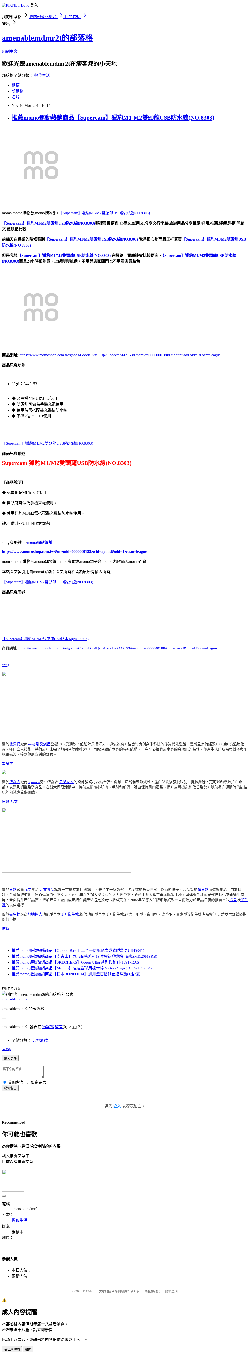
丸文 (14, 801)
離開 (28, 1349)
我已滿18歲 (12, 1349)
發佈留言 (10, 1088)
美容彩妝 (40, 1040)
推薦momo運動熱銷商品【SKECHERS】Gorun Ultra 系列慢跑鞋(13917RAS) (76, 962)
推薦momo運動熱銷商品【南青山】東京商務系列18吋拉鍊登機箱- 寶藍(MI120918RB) (84, 956)
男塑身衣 (66, 782)
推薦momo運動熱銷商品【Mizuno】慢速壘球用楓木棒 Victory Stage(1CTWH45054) (82, 968)
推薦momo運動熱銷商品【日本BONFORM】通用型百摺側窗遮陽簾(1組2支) (76, 974)
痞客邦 (48, 1027)
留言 (59, 1027)
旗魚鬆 (203, 890)
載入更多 (10, 1058)
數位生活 (42, 75)
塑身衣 (7, 764)
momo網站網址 (39, 542)
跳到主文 (10, 51)
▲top (6, 1049)
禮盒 (233, 900)
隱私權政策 (152, 1291)
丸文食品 (47, 890)
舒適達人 (35, 914)
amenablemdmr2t (15, 999)
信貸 (5, 929)
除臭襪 (14, 744)
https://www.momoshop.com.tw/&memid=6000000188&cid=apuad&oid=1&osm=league (74, 551)
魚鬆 (5, 801)
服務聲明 (171, 1291)
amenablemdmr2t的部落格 (47, 37)
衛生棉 (14, 914)
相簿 (16, 85)
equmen (34, 782)
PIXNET (88, 1291)
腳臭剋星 (43, 744)
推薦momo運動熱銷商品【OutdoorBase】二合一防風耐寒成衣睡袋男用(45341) (78, 950)
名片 (16, 97)
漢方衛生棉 (70, 914)
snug (5, 665)
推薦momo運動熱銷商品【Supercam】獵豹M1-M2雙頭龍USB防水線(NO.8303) (113, 117)
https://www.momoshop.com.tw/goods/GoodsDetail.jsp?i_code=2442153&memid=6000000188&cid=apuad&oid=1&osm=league (120, 355)
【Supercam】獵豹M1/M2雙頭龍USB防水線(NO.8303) (104, 213)
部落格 (17, 91)
